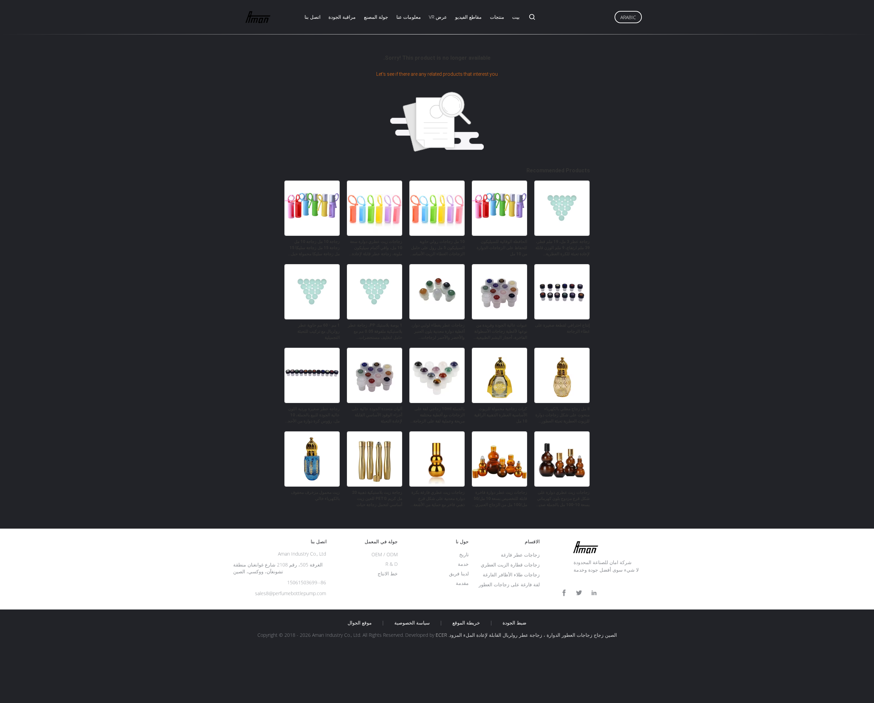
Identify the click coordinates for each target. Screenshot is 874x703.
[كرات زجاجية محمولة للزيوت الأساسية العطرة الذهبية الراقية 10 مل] (499, 401)
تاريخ (464, 554)
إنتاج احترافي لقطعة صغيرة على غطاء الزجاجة (562, 328)
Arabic (628, 17)
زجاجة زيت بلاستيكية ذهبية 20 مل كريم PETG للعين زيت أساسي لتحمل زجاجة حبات (377, 498)
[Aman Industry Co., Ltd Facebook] (564, 593)
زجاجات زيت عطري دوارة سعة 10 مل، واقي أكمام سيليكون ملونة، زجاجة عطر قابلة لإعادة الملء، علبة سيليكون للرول (376, 248)
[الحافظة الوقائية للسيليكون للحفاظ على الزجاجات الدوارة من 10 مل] (499, 233)
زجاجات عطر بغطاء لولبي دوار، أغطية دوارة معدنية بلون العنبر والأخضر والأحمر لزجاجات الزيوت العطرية (438, 332)
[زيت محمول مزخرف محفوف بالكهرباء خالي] (312, 484)
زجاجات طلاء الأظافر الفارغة (511, 574)
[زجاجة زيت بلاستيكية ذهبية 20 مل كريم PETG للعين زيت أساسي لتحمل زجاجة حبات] (374, 484)
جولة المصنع (376, 17)
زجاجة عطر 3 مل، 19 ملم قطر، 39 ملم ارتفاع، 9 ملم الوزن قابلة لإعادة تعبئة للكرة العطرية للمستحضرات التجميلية (562, 248)
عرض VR (438, 17)
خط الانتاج (388, 573)
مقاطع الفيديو (468, 17)
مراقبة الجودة (342, 17)
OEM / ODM (384, 554)
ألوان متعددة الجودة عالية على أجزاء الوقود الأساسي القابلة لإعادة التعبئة (377, 415)
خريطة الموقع (466, 622)
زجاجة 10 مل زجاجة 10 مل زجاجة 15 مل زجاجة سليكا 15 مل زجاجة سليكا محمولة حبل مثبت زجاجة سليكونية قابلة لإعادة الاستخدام (315, 248)
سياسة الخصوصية (412, 622)
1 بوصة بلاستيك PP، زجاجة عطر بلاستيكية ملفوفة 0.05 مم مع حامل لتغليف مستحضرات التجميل (375, 332)
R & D (391, 564)
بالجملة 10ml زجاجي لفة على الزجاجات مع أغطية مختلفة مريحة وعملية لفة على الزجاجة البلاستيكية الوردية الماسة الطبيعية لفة (439, 415)
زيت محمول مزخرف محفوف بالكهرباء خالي (315, 495)
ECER (441, 635)
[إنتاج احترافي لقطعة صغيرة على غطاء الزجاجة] (562, 317)
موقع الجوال (360, 622)
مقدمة (462, 583)
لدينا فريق (459, 573)
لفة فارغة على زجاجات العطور (509, 584)
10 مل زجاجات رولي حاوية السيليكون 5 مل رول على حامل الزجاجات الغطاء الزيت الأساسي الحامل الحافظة (437, 248)
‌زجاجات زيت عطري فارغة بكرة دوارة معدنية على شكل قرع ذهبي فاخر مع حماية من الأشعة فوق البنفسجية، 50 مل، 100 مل (437, 499)
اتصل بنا (313, 17)
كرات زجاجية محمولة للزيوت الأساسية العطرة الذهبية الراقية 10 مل (500, 415)
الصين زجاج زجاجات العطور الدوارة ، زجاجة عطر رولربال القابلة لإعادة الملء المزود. (532, 635)
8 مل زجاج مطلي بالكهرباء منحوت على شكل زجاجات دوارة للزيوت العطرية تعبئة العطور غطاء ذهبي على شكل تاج (562, 415)
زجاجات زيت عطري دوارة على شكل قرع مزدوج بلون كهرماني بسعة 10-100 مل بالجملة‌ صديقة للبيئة (562, 499)
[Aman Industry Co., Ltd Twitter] (579, 593)
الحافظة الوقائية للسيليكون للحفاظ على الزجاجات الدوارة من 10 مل (502, 247)
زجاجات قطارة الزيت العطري (510, 564)
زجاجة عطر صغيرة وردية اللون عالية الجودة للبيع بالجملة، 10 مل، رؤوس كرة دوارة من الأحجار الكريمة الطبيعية (312, 415)
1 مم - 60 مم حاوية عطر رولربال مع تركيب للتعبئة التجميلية (318, 331)
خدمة (463, 564)
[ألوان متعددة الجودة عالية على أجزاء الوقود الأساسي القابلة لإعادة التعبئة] (374, 401)
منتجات (497, 17)
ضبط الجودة (514, 622)
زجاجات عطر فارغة (520, 554)
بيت (516, 17)
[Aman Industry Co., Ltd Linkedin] (594, 593)
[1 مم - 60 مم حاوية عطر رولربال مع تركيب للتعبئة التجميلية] (312, 317)
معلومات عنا (408, 17)
